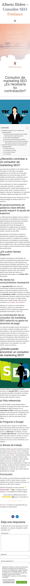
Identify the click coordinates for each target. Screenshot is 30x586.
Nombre (4, 554)
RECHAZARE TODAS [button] (9, 582)
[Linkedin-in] (17, 516)
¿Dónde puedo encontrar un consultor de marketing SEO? (14, 145)
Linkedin (11, 455)
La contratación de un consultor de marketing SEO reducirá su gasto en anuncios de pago (16, 142)
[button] (15, 20)
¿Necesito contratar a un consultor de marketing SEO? (13, 131)
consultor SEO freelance (17, 302)
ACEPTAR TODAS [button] (21, 582)
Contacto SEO (4, 489)
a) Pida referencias (9, 148)
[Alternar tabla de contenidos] (26, 128)
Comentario (5, 533)
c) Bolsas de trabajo (10, 152)
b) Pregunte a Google (10, 150)
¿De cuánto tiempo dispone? (12, 137)
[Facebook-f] (12, 516)
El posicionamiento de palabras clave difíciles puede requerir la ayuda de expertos (15, 135)
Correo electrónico (7, 561)
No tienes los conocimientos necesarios (15, 139)
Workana (13, 451)
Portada (2, 505)
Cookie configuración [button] (8, 580)
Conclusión (8, 154)
